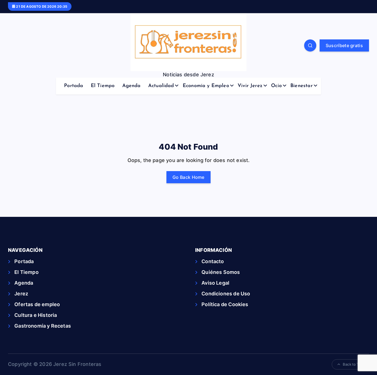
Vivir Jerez (250, 85)
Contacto (212, 261)
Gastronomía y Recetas (42, 326)
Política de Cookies (224, 304)
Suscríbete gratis (344, 45)
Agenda (131, 85)
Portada (73, 85)
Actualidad (161, 85)
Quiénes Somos (220, 272)
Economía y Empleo (206, 85)
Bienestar (301, 85)
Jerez (21, 293)
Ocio (276, 85)
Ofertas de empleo (37, 304)
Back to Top (353, 364)
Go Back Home (188, 177)
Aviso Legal (215, 283)
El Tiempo (103, 85)
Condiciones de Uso (225, 293)
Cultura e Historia (35, 315)
